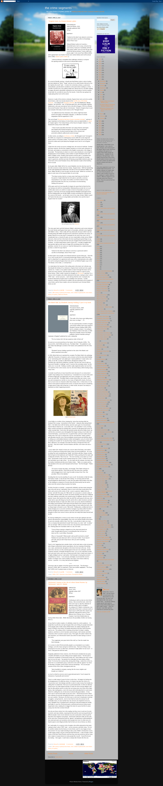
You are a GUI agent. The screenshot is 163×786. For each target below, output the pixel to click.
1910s (98, 204)
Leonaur (99, 436)
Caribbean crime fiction (103, 318)
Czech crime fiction (102, 343)
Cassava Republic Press (103, 320)
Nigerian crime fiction (102, 466)
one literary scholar (69, 136)
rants (98, 517)
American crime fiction (65, 574)
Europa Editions (101, 359)
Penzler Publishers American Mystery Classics (104, 491)
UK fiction (99, 575)
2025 (100, 61)
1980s (98, 239)
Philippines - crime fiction (103, 496)
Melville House (101, 450)
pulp (98, 508)
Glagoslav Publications (103, 379)
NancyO (106, 589)
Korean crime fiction (102, 430)
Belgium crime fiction (102, 290)
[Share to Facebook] (81, 290)
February (102, 116)
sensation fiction (101, 531)
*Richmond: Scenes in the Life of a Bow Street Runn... (107, 110)
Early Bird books (71, 417)
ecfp (98, 357)
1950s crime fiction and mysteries (106, 224)
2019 (100, 74)
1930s (98, 211)
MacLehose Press (101, 444)
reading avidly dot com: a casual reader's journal (88, 11)
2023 (100, 65)
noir (98, 468)
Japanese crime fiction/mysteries (105, 422)
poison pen (100, 498)
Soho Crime (100, 547)
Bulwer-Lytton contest (61, 56)
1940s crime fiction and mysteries (106, 219)
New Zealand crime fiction (104, 464)
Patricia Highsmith (101, 485)
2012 (100, 130)
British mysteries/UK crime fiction (83, 292)
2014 (100, 125)
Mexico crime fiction (102, 452)
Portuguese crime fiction (103, 504)
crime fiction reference (103, 337)
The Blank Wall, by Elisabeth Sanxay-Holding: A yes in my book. (69, 302)
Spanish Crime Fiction (103, 549)
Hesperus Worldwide (102, 392)
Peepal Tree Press (102, 487)
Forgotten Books (101, 369)
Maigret (99, 446)
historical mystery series (103, 400)
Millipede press (101, 454)
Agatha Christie (101, 273)
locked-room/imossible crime (104, 438)
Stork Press (100, 557)
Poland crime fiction (102, 502)
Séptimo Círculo (101, 535)
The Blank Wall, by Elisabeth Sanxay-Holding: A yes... (107, 105)
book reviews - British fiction (104, 307)
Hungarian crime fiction (103, 408)
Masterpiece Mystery (102, 448)
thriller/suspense (101, 567)
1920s (98, 206)
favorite (99, 361)
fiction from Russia (102, 365)
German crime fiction (102, 375)
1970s (98, 233)
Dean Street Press (102, 347)
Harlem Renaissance (102, 385)
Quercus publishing (102, 515)
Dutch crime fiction (102, 355)
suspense (99, 563)
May (101, 97)
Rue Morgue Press (102, 521)
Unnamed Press (101, 577)
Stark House (100, 555)
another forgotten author (103, 282)
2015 (100, 123)
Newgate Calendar (69, 102)
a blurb (90, 121)
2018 (100, 77)
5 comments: (69, 290)
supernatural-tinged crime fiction (105, 559)
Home (71, 753)
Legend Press (100, 434)
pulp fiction (100, 510)
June (101, 94)
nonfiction (99, 470)
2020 (100, 72)
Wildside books (101, 581)
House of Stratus (101, 406)
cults (98, 341)
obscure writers (101, 481)
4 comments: (70, 744)
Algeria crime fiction (102, 275)
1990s (98, 241)
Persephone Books (77, 574)
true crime (99, 571)
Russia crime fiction (102, 523)
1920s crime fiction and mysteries (106, 208)
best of (98, 292)
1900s (98, 202)
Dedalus (99, 349)
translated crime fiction (103, 569)
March (102, 113)
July (101, 92)
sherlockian (100, 543)
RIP (98, 519)
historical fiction (101, 398)
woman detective (101, 583)
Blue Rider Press (101, 305)
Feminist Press (101, 363)
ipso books (100, 412)
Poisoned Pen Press (102, 500)
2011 (100, 132)
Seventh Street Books (102, 541)
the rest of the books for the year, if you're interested (106, 193)
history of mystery (52, 294)
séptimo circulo (101, 533)
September (103, 88)
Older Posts (88, 753)
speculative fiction (101, 551)
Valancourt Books (62, 294)
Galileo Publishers (101, 373)
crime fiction (100, 330)
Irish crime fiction (101, 414)
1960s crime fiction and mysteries (106, 230)
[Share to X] (79, 290)
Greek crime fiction (102, 381)
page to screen (101, 483)
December (103, 81)
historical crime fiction (102, 396)
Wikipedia (77, 224)
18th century (100, 200)
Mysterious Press (101, 460)
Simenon (99, 545)
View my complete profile (103, 611)
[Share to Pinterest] (82, 290)
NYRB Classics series (102, 474)
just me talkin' (100, 426)
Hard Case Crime (101, 383)
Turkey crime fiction (102, 573)
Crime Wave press (102, 339)
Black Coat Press (101, 297)
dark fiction (100, 345)
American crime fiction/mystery (105, 279)
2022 (100, 68)
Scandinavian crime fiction (104, 527)
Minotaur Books (101, 456)
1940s (54, 574)
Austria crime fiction (102, 286)
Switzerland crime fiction (103, 565)
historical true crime (102, 402)
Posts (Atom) (58, 757)
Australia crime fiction (102, 284)
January (102, 118)
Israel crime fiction (102, 418)
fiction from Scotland (102, 367)
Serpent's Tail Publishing (103, 539)
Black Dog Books (101, 301)
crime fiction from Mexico (103, 333)
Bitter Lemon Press (102, 294)
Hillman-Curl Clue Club (103, 394)
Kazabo (99, 428)
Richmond (80, 273)
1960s (98, 228)
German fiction (101, 377)
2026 (100, 59)
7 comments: (69, 572)
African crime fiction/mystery (104, 271)
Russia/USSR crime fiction (104, 525)
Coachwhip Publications (103, 326)
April (101, 99)
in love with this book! (102, 410)
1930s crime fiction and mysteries (106, 213)
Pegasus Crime (101, 489)
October (102, 85)
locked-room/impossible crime (105, 440)
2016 (100, 121)
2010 (100, 134)
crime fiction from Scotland (104, 335)
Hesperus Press (101, 390)
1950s (98, 222)
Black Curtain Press (102, 298)
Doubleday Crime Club (103, 351)
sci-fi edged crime (101, 529)
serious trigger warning (103, 537)
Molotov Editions (101, 458)
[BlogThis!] (78, 290)
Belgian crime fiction (102, 288)
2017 (72, 292)
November (103, 83)
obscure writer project (102, 478)
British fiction (100, 309)
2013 (100, 128)
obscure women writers (103, 476)
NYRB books (100, 472)
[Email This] (76, 290)
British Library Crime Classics (104, 311)
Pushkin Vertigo (101, 513)
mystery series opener (103, 462)
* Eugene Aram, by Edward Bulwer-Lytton (62, 21)
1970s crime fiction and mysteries (106, 235)
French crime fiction (102, 371)
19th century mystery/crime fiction (61, 292)
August (102, 90)
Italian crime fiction (102, 420)
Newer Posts (52, 753)
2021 (100, 70)
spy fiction (99, 553)
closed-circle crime (102, 324)
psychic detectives (102, 506)
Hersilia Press (100, 387)
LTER (98, 442)
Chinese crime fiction (102, 322)
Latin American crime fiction (104, 432)
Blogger (91, 781)
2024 (100, 63)
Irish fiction (100, 416)
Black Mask (100, 303)
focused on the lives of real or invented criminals (71, 119)
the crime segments (58, 8)
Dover (98, 353)
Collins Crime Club (102, 328)
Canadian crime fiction (103, 316)
